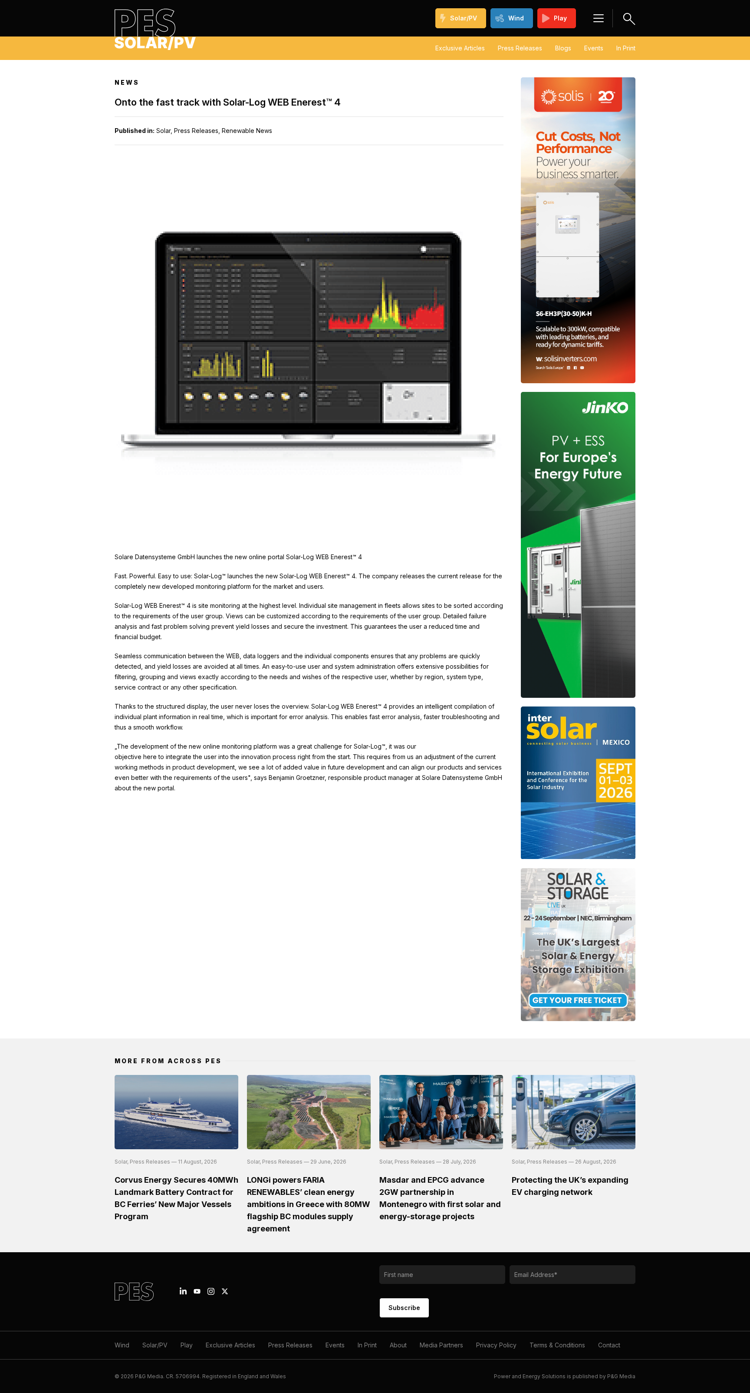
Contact (609, 1345)
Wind (516, 18)
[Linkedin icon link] (183, 1291)
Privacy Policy (496, 1345)
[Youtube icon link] (197, 1291)
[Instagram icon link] (210, 1291)
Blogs (563, 48)
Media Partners (441, 1345)
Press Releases (520, 48)
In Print (625, 48)
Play (560, 18)
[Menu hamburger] (598, 18)
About (398, 1345)
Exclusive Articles (460, 48)
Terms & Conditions (557, 1345)
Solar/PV (463, 18)
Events (593, 48)
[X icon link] (224, 1291)
